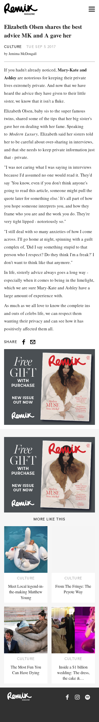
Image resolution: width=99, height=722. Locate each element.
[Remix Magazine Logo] (21, 9)
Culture (13, 46)
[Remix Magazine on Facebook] (67, 697)
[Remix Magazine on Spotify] (87, 697)
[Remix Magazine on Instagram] (77, 697)
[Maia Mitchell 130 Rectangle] (49, 387)
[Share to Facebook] (23, 342)
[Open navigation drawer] (92, 9)
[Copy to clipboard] (32, 342)
